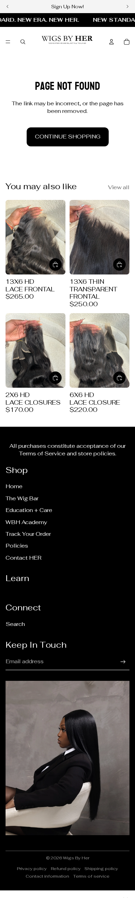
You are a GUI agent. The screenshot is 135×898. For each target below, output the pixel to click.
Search (15, 624)
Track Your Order (28, 534)
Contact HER (24, 557)
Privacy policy (32, 868)
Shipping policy (101, 868)
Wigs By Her (76, 858)
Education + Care (29, 510)
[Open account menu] (111, 41)
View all (118, 187)
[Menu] (8, 42)
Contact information (47, 876)
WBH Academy (26, 522)
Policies (17, 545)
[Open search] (22, 41)
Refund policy (66, 868)
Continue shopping (67, 136)
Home (14, 486)
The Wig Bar (22, 498)
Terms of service (91, 876)
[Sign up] (123, 661)
